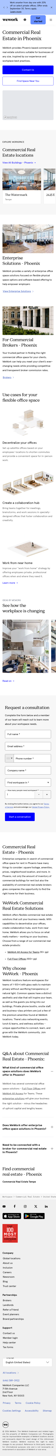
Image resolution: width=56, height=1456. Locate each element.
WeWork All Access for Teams (23, 952)
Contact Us (28, 70)
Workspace (7, 1197)
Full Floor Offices (16, 959)
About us (8, 1263)
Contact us (9, 1333)
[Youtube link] (4, 1206)
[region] (28, 105)
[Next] (7, 7)
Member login (10, 1338)
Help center (9, 1342)
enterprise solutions (13, 1098)
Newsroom (8, 1277)
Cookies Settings (11, 1411)
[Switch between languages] (25, 20)
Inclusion (8, 1268)
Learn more (15, 12)
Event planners (11, 1314)
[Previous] (4, 7)
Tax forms (8, 1347)
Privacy (6, 1403)
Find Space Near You (28, 81)
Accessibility (31, 1411)
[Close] (51, 7)
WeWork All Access (12, 1093)
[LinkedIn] (46, 1206)
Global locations (11, 1258)
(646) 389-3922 (11, 1380)
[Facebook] (14, 1206)
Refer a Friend (11, 1309)
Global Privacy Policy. (41, 807)
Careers (7, 1272)
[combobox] (9, 758)
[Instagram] (25, 1206)
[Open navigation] (51, 20)
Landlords (8, 1305)
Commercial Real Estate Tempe (19, 1181)
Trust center (9, 1286)
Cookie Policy (33, 1403)
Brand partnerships (13, 1319)
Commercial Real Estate (28, 1197)
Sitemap (47, 1411)
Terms (18, 1403)
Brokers (7, 1300)
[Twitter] (35, 1206)
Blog (5, 1281)
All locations (9, 1373)
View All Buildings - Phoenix (17, 162)
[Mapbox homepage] (10, 117)
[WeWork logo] (10, 19)
